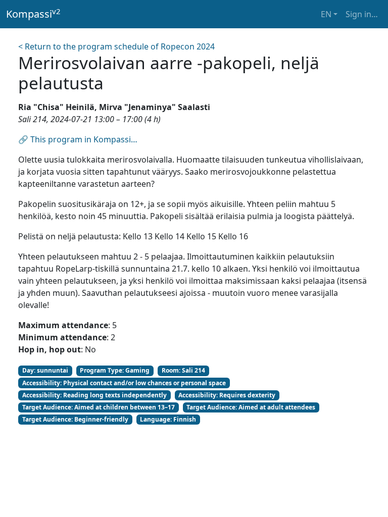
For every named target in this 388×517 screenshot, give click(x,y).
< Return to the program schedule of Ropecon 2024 (116, 46)
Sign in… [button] (362, 14)
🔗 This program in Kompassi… (77, 139)
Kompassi (33, 13)
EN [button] (326, 14)
